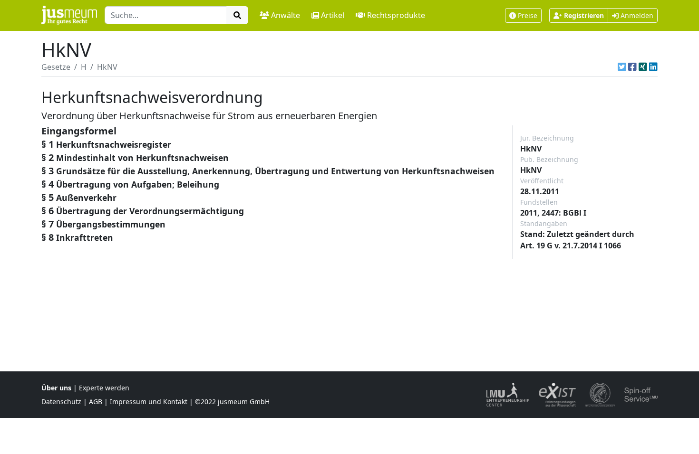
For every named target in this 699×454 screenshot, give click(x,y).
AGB (95, 401)
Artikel (332, 15)
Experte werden (104, 387)
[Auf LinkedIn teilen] (653, 67)
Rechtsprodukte (396, 15)
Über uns (56, 387)
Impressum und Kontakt (148, 401)
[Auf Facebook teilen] (632, 67)
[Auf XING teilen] (643, 67)
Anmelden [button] (636, 15)
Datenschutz (61, 401)
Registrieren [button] (584, 15)
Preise (527, 15)
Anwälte (285, 15)
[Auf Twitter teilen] (622, 67)
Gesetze (55, 67)
